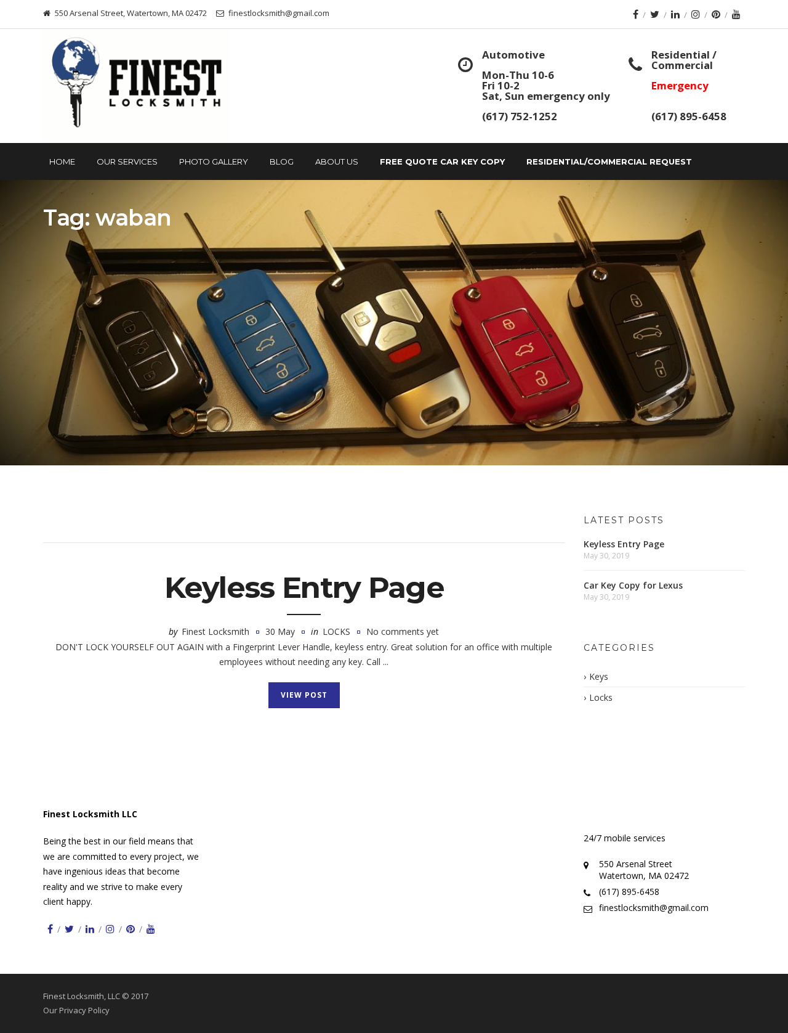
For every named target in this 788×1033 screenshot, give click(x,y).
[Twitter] (655, 14)
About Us (336, 161)
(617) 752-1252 (519, 116)
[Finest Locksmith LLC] (136, 86)
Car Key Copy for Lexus (633, 585)
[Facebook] (636, 14)
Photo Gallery (213, 161)
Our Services (127, 161)
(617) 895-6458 (688, 116)
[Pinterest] (716, 14)
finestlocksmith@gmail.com (654, 907)
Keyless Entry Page (304, 587)
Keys (598, 676)
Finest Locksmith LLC (90, 814)
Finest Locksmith (215, 631)
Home (62, 161)
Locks (336, 631)
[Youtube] (736, 14)
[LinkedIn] (675, 14)
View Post (304, 695)
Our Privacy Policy (76, 1010)
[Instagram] (695, 14)
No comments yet (402, 631)
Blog (282, 161)
